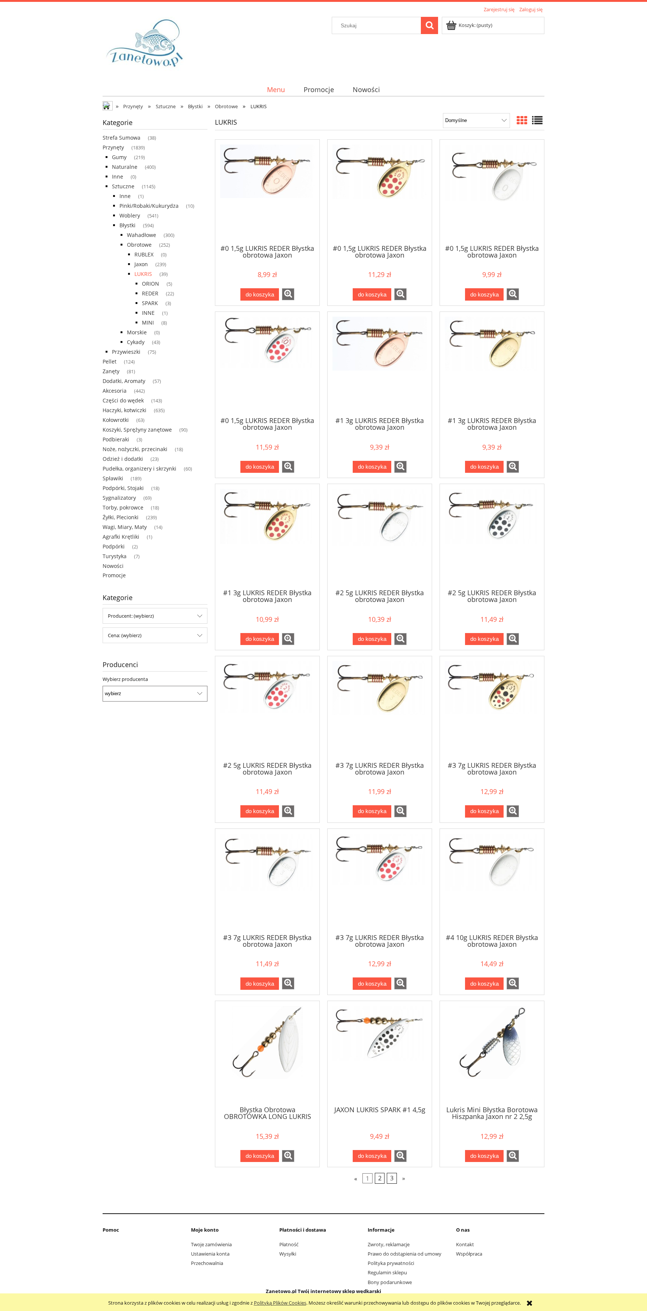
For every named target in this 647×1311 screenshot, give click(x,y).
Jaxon (141, 264)
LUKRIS (143, 273)
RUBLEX (144, 254)
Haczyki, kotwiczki (124, 410)
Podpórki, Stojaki (123, 488)
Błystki (127, 225)
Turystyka (115, 556)
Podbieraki (116, 439)
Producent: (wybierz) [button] (131, 615)
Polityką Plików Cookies (280, 1302)
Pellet (109, 361)
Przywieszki (126, 351)
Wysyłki (287, 1253)
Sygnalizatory (119, 497)
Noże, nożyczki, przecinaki (135, 449)
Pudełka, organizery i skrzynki (139, 468)
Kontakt (465, 1244)
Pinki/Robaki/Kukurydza (149, 205)
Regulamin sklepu (387, 1272)
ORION (150, 283)
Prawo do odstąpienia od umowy (404, 1253)
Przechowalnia (207, 1263)
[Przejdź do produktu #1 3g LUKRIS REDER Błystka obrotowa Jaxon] (379, 363)
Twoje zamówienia (211, 1244)
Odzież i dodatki (123, 458)
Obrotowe (139, 244)
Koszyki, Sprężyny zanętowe (137, 429)
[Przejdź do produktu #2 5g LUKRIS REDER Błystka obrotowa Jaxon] (379, 536)
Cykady (136, 342)
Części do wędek (123, 400)
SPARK (150, 303)
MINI (148, 322)
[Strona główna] (147, 44)
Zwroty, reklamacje (389, 1244)
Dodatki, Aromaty (124, 380)
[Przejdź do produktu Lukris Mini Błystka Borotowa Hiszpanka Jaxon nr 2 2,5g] (492, 1052)
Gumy (119, 157)
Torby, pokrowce (123, 507)
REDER (150, 293)
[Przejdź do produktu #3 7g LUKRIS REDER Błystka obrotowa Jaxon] (379, 708)
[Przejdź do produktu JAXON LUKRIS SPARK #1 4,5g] (379, 1052)
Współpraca (469, 1253)
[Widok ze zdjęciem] (522, 120)
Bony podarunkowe (390, 1282)
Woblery (129, 215)
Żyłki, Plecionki (121, 517)
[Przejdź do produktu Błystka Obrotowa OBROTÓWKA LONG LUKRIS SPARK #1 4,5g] (267, 1052)
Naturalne (124, 166)
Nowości (113, 565)
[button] (288, 294)
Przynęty (113, 147)
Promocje (114, 575)
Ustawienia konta (210, 1253)
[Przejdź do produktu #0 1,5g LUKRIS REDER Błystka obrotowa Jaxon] (267, 191)
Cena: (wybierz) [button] (125, 635)
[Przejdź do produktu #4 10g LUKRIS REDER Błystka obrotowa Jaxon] (492, 880)
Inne (117, 176)
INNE (148, 312)
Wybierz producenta (125, 679)
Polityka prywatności (391, 1263)
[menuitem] (276, 89)
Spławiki (113, 478)
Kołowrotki (116, 419)
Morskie (137, 332)
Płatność (288, 1244)
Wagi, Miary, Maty (125, 526)
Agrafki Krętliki (121, 536)
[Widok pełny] (537, 120)
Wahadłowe (141, 234)
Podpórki (114, 546)
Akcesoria (115, 390)
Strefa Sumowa (121, 137)
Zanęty (111, 371)
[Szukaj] (429, 25)
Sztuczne (123, 186)
